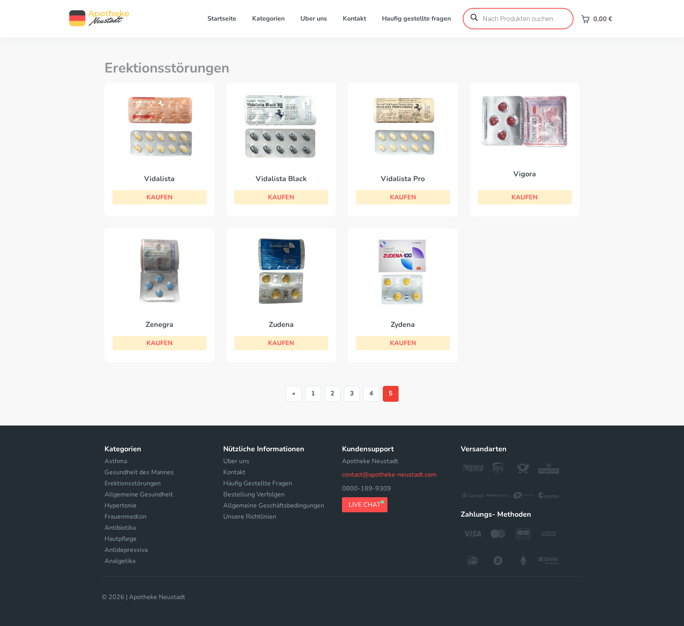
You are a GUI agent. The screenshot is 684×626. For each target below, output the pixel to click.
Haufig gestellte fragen (416, 18)
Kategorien (268, 18)
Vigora (524, 173)
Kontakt (354, 18)
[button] (159, 197)
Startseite (221, 18)
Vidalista (159, 178)
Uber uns (313, 18)
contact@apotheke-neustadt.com (389, 474)
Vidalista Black (281, 178)
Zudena (281, 324)
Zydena (403, 324)
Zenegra (159, 324)
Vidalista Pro (403, 178)
